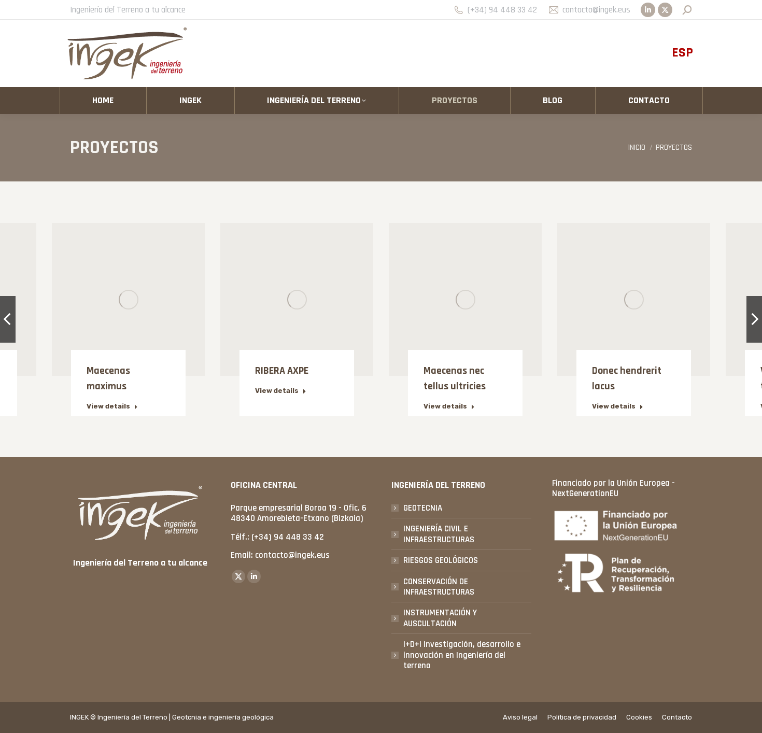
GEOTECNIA (422, 508)
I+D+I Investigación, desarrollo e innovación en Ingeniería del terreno (461, 655)
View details (108, 406)
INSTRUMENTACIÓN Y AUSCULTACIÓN (440, 618)
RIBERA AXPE (281, 370)
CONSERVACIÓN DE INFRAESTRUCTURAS (438, 587)
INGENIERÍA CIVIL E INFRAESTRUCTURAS (438, 534)
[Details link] (128, 286)
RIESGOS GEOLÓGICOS (440, 560)
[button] (8, 319)
